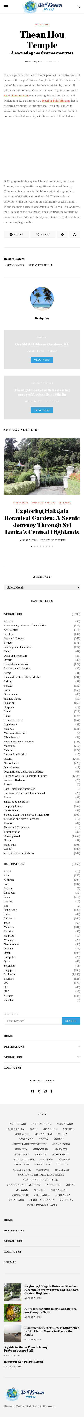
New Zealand (11, 944)
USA (6, 991)
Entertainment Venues (16, 664)
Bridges (8, 643)
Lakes (7, 716)
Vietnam (8, 996)
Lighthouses (10, 724)
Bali (6, 884)
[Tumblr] (51, 1091)
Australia (9, 880)
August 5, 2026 (28, 540)
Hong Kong (10, 910)
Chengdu (22, 1134)
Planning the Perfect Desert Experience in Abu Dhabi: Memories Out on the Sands (51, 1331)
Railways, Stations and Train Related (24, 793)
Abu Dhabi (18, 1124)
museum (43, 1169)
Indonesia (9, 918)
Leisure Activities (13, 720)
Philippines (10, 957)
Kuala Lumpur (24, 1159)
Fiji (6, 905)
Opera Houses (11, 767)
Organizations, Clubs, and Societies (23, 771)
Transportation (12, 832)
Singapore (9, 970)
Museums (9, 750)
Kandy (41, 1154)
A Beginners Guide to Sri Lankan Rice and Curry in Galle (50, 1310)
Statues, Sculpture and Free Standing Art (26, 814)
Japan (7, 923)
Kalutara (22, 1154)
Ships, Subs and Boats (16, 801)
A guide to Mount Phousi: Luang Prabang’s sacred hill (25, 1348)
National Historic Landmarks (42, 1174)
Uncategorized (12, 836)
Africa (7, 871)
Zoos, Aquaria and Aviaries (19, 853)
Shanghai (59, 1190)
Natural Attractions (24, 1185)
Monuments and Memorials (19, 741)
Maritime (9, 931)
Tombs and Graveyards (16, 827)
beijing (69, 1129)
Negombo (53, 1185)
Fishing (8, 681)
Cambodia (9, 892)
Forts (7, 690)
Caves (7, 651)
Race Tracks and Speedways (19, 789)
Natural (42, 337)
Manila (62, 1164)
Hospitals (9, 707)
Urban (7, 840)
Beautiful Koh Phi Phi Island (23, 1361)
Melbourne (22, 1169)
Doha (44, 1139)
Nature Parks (11, 763)
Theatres (8, 823)
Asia (6, 875)
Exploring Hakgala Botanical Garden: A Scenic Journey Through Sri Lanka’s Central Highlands (42, 521)
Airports (8, 621)
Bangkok (51, 1129)
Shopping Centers (42, 383)
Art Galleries (11, 630)
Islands (8, 711)
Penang (22, 1190)
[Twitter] (39, 1091)
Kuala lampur (15, 265)
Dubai (59, 1139)
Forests (8, 685)
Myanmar (9, 940)
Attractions (42, 24)
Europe (8, 901)
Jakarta (62, 1149)
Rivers (7, 797)
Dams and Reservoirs (15, 655)
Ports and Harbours (14, 780)
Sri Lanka (65, 503)
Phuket (40, 1190)
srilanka (64, 1195)
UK (6, 987)
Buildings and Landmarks (18, 647)
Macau (65, 1159)
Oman (7, 953)
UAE (7, 983)
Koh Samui (61, 1154)
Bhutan (8, 888)
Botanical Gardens (44, 503)
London (47, 1159)
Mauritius (9, 935)
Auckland (65, 1124)
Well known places (42, 1205)
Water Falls (10, 844)
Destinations (14, 864)
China (7, 897)
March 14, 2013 (34, 62)
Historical (9, 703)
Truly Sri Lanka (43, 1200)
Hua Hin (21, 1149)
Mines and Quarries (14, 733)
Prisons (8, 784)
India (7, 914)
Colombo (27, 1139)
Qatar (7, 961)
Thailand (9, 978)
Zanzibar (9, 1000)
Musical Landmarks (15, 754)
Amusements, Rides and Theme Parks (25, 625)
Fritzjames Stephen (52, 540)
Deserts (8, 660)
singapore (21, 1195)
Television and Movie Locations (21, 819)
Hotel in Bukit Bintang (56, 100)
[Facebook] (32, 1091)
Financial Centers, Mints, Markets (22, 677)
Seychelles (9, 966)
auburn (52, 351)
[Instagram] (45, 1091)
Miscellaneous (11, 737)
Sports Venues (11, 810)
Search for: (11, 1014)
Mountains (9, 746)
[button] (31, 546)
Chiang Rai (44, 1134)
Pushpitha (52, 62)
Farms (7, 673)
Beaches (8, 634)
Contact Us (12, 1067)
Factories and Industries (17, 668)
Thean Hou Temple (41, 265)
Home (8, 1036)
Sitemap (10, 1262)
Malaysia (9, 728)
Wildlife (8, 849)
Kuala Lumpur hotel (16, 95)
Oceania (8, 948)
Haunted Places (12, 698)
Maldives (9, 927)
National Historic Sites (41, 1180)
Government (11, 694)
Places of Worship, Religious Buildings (25, 776)
